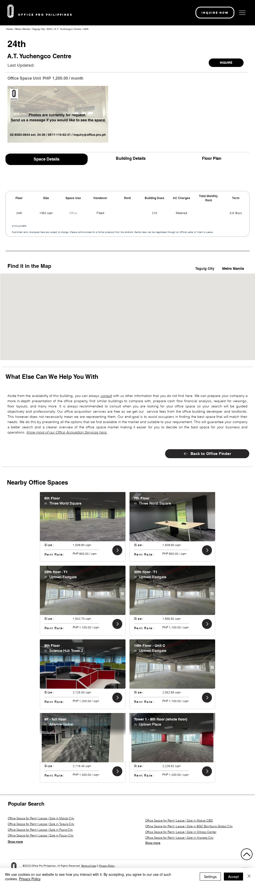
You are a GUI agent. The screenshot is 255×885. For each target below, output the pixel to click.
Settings (210, 876)
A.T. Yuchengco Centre (68, 29)
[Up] (247, 854)
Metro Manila (23, 29)
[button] (214, 12)
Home (9, 29)
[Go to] (117, 550)
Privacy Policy (107, 865)
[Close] (249, 876)
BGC (50, 29)
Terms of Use (88, 865)
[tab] (46, 158)
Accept (233, 876)
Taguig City (38, 29)
